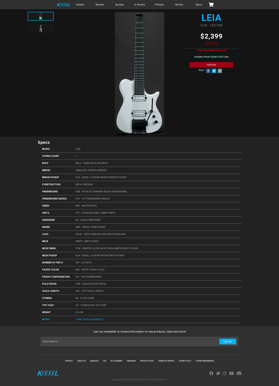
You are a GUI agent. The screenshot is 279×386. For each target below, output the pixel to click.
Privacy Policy (147, 361)
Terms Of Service (166, 361)
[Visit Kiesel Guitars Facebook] (211, 373)
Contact (69, 361)
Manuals (94, 361)
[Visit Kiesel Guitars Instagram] (224, 373)
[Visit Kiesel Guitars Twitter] (218, 373)
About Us (81, 361)
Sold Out (211, 64)
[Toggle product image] (40, 28)
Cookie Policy (185, 361)
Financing (131, 361)
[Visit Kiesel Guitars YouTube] (231, 373)
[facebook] (208, 71)
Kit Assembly (116, 361)
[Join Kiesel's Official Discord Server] (239, 373)
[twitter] (214, 71)
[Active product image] (40, 16)
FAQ (104, 361)
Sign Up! (227, 341)
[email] (220, 71)
